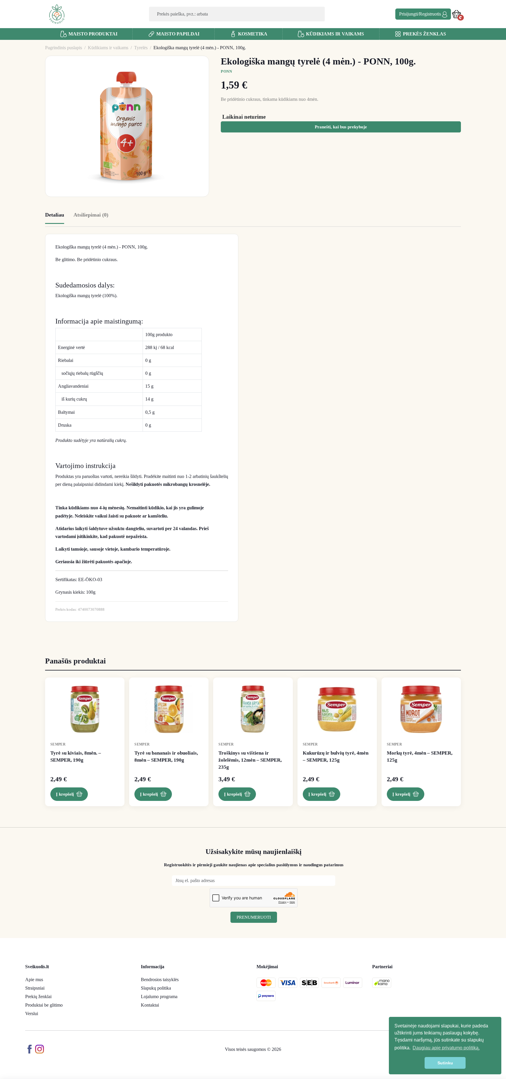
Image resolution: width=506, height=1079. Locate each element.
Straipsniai (35, 988)
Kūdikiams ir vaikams (108, 47)
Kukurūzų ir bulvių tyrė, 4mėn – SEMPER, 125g (335, 756)
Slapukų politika (156, 988)
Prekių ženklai (38, 996)
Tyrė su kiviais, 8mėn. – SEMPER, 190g (75, 756)
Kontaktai (150, 1005)
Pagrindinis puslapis (63, 47)
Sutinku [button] (445, 1063)
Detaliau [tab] (54, 215)
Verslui (31, 1013)
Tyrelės (141, 47)
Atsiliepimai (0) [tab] (90, 215)
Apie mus (34, 979)
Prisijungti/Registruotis (420, 13)
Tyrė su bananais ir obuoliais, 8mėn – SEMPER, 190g (166, 756)
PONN (226, 71)
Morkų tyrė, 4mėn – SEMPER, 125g (419, 756)
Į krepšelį (65, 794)
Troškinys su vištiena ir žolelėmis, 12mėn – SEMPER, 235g (250, 760)
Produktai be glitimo (44, 1005)
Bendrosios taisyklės (160, 979)
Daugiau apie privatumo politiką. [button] (446, 1047)
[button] (456, 13)
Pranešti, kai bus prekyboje (341, 127)
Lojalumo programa (159, 996)
